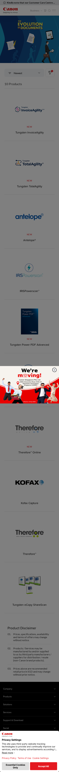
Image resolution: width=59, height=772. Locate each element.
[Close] (54, 370)
